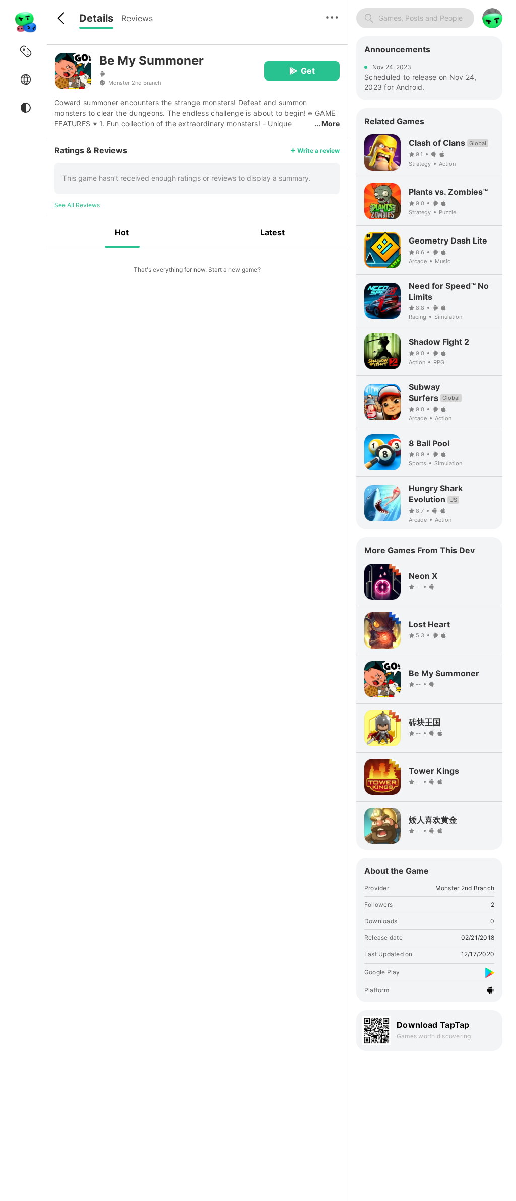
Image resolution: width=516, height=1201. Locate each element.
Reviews (137, 18)
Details (96, 18)
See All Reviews (77, 205)
